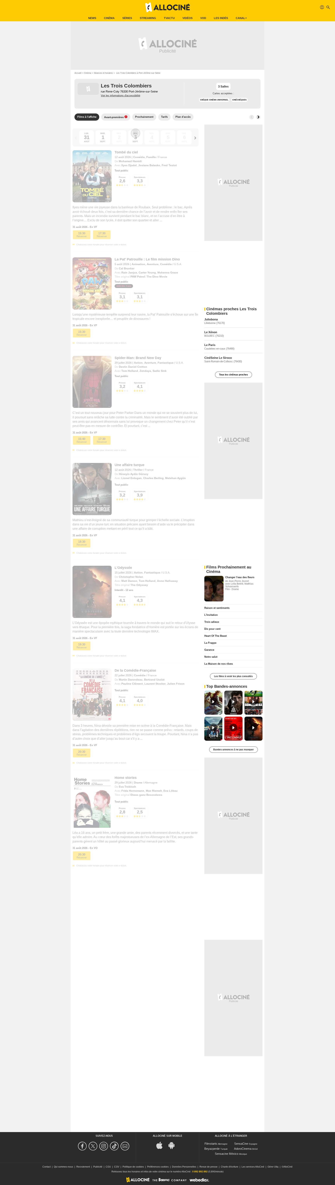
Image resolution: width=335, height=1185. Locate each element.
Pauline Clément (132, 683)
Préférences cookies (158, 1166)
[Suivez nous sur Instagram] (104, 1146)
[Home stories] (92, 802)
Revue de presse (208, 1166)
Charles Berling (153, 478)
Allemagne (150, 782)
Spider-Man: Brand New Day (138, 358)
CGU (108, 1166)
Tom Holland (129, 370)
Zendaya (145, 370)
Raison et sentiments (217, 607)
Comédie (139, 157)
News (92, 18)
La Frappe (210, 642)
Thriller (137, 469)
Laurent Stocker (155, 683)
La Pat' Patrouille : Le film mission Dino (147, 259)
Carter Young (147, 272)
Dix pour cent (212, 628)
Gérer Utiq (273, 1166)
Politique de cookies (133, 1166)
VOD (203, 18)
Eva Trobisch (127, 786)
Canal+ (241, 18)
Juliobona (211, 319)
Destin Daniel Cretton (133, 366)
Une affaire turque (129, 465)
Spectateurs (139, 177)
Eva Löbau (170, 790)
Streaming (148, 18)
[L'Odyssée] (92, 592)
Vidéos (187, 18)
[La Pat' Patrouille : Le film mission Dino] (92, 283)
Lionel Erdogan (131, 478)
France (162, 157)
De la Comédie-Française (135, 670)
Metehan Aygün (175, 478)
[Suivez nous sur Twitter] (93, 1146)
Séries (127, 18)
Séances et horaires (103, 73)
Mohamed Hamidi (130, 161)
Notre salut (210, 656)
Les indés (221, 18)
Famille (151, 157)
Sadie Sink (160, 370)
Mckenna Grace (167, 272)
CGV (116, 1166)
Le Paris (209, 345)
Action (138, 362)
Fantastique (166, 362)
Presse (122, 177)
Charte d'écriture (229, 1166)
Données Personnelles (184, 1166)
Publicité (97, 1166)
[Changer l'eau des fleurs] (214, 588)
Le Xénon (210, 332)
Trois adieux (211, 621)
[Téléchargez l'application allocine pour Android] (173, 1145)
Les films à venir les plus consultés (233, 676)
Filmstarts (211, 1143)
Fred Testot (169, 165)
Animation (138, 264)
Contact (46, 1166)
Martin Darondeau (130, 679)
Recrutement (83, 1166)
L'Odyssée (123, 568)
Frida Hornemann (132, 790)
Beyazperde (212, 1148)
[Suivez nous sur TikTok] (115, 1146)
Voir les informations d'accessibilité (120, 95)
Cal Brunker (126, 268)
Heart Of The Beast (215, 635)
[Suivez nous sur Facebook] (83, 1146)
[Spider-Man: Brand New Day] (92, 382)
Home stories (126, 778)
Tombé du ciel (126, 152)
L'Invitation (211, 614)
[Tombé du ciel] (92, 176)
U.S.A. (178, 264)
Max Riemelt (154, 790)
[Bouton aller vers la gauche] (251, 117)
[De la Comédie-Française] (92, 695)
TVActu (169, 18)
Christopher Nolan (131, 576)
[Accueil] (167, 7)
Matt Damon (129, 580)
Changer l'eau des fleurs (239, 577)
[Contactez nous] (125, 1146)
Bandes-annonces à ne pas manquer (233, 749)
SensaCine (241, 1143)
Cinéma (109, 18)
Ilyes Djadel (129, 165)
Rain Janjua (129, 272)
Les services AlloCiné (253, 1166)
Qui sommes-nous (63, 1166)
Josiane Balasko (149, 165)
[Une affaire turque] (92, 489)
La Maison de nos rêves (218, 663)
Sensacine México (226, 1153)
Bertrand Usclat (154, 679)
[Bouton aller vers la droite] (258, 117)
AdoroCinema (242, 1148)
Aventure (153, 264)
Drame (138, 782)
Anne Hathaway (167, 580)
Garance (209, 649)
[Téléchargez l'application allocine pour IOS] (161, 1145)
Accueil (77, 73)
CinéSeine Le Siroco (218, 357)
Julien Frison (176, 683)
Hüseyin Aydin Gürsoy (133, 474)
